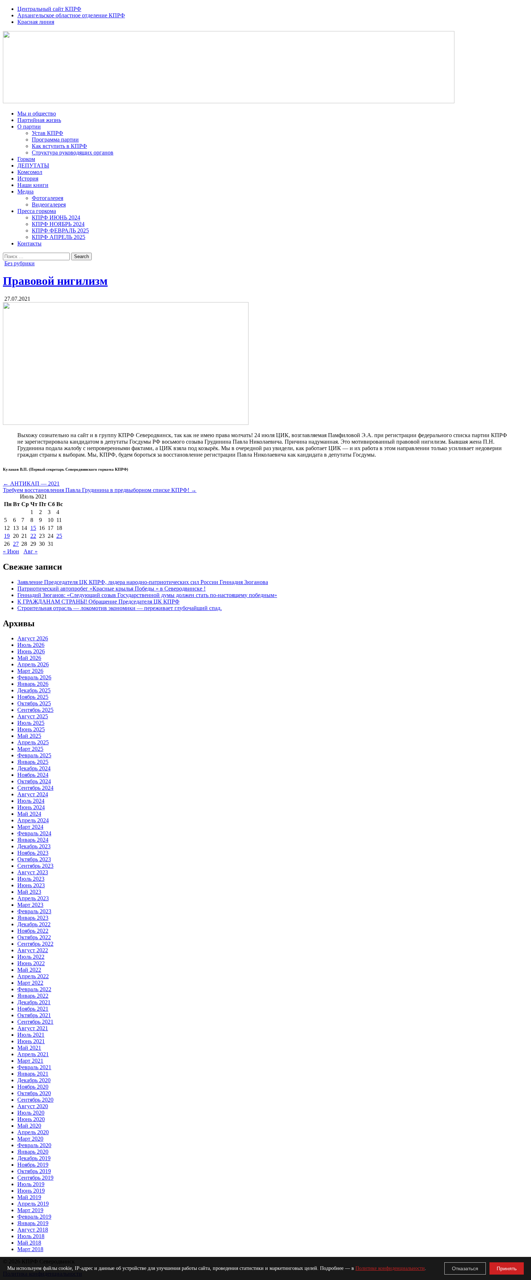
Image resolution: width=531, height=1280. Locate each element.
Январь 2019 (32, 1223)
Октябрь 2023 (34, 859)
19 (7, 536)
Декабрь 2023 (34, 846)
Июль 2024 (30, 801)
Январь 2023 (32, 918)
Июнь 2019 (31, 1191)
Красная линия (35, 22)
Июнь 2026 (31, 651)
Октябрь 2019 (34, 1171)
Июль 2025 (30, 723)
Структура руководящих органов (72, 152)
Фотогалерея (47, 198)
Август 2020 (32, 1106)
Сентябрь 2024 (35, 788)
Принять (507, 1268)
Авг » (30, 551)
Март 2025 (30, 749)
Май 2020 (29, 1126)
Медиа (25, 191)
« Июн (11, 551)
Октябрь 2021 (34, 1015)
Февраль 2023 (34, 911)
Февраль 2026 (34, 677)
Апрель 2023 (33, 898)
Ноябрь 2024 (32, 775)
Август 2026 (32, 638)
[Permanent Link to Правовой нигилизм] (126, 423)
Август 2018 (32, 1230)
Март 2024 (30, 827)
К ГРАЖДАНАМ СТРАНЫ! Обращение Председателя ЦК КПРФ (98, 601)
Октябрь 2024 (34, 781)
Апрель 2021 (33, 1054)
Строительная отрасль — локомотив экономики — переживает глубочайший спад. (119, 608)
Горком (26, 159)
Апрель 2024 (33, 820)
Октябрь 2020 (34, 1093)
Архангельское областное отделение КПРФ (71, 15)
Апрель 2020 (33, 1132)
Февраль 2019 (34, 1217)
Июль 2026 (30, 645)
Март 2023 (30, 905)
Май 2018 (29, 1243)
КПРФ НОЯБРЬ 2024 (58, 224)
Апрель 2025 (33, 742)
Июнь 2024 (31, 807)
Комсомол (29, 172)
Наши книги (32, 185)
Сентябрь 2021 (35, 1022)
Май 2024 (29, 814)
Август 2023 (32, 872)
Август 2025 (32, 716)
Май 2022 (29, 970)
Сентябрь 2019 (35, 1178)
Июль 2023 (30, 879)
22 (33, 536)
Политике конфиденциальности (390, 1268)
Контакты (29, 243)
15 (33, 528)
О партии (29, 126)
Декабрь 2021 (34, 1002)
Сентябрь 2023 (35, 866)
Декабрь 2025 (34, 690)
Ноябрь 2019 (32, 1165)
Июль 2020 (30, 1113)
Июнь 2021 (31, 1041)
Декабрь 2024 (34, 768)
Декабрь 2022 (34, 924)
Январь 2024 (32, 840)
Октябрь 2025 (34, 703)
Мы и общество (36, 113)
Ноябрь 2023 (32, 853)
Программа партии (55, 139)
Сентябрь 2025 (35, 710)
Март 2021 (30, 1061)
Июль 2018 (30, 1236)
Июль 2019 (30, 1184)
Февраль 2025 (34, 755)
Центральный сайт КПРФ (49, 9)
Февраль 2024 (34, 833)
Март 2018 (30, 1249)
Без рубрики (19, 263)
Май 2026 (29, 658)
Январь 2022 (32, 996)
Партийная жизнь (39, 120)
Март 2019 (30, 1210)
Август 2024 (32, 794)
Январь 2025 (32, 762)
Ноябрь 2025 (32, 697)
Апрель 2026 (33, 664)
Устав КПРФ (47, 133)
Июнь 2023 (31, 885)
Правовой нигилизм (55, 280)
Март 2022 (30, 983)
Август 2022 (32, 950)
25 (59, 536)
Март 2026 (30, 671)
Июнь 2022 (31, 963)
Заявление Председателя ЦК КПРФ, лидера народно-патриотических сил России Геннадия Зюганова (142, 582)
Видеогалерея (49, 204)
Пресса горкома (36, 211)
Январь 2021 (32, 1074)
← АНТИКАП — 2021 (31, 483)
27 (16, 544)
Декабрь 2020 (34, 1080)
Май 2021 (29, 1048)
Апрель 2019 (33, 1204)
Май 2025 (29, 736)
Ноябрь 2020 (32, 1087)
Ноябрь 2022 (32, 931)
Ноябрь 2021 (32, 1009)
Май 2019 (29, 1197)
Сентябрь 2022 (35, 944)
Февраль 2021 (34, 1067)
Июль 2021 (30, 1035)
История (27, 178)
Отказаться (465, 1268)
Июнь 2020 (31, 1119)
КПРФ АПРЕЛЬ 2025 (58, 237)
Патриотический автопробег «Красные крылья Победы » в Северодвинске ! (111, 588)
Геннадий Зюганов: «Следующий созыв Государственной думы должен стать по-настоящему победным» (147, 595)
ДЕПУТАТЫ (33, 165)
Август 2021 (32, 1028)
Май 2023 (29, 892)
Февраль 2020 (34, 1145)
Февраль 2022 (34, 989)
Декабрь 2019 (34, 1158)
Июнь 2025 (31, 729)
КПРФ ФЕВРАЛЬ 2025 (60, 230)
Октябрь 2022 (34, 937)
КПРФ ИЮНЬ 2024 (56, 217)
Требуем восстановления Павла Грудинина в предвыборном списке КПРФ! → (100, 490)
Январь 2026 (32, 684)
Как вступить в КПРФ (59, 146)
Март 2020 (30, 1139)
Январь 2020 (32, 1152)
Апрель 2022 (33, 976)
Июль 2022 (30, 957)
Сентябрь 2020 (35, 1100)
